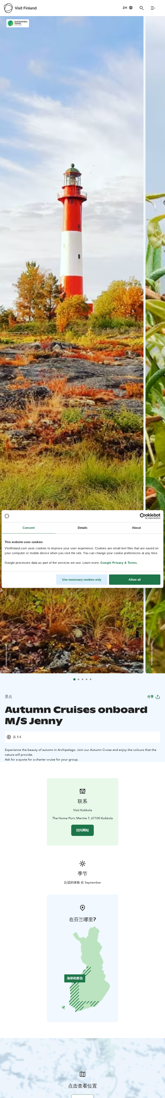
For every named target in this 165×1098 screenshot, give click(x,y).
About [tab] (136, 527)
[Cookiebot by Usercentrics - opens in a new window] (142, 516)
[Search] (142, 8)
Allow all (135, 579)
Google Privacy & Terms (118, 562)
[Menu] (153, 8)
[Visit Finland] (20, 8)
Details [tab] (83, 527)
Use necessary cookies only (81, 579)
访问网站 (82, 830)
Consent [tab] (29, 527)
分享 (150, 696)
